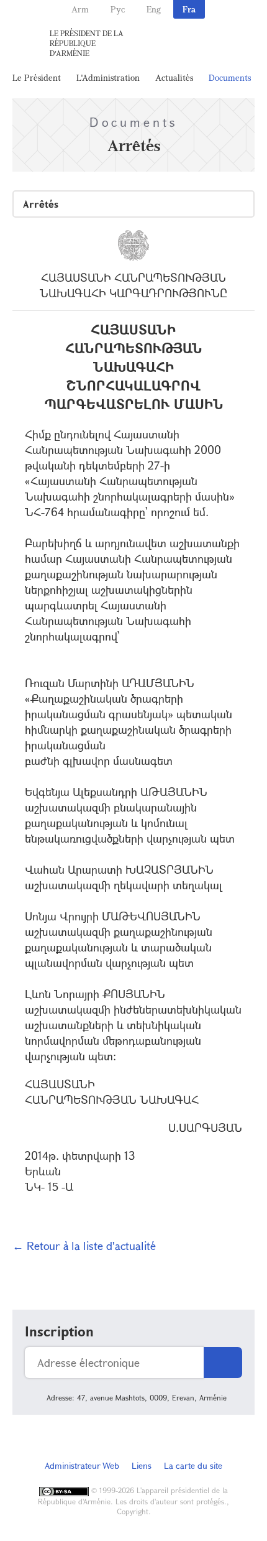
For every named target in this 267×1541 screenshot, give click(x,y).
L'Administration (108, 77)
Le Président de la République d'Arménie (87, 43)
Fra (189, 9)
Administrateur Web (82, 1465)
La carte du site (193, 1465)
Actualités (174, 77)
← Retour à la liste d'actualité (84, 1245)
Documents (230, 77)
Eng (154, 9)
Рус (118, 9)
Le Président (36, 77)
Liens (142, 1465)
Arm (80, 9)
